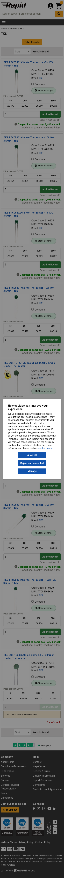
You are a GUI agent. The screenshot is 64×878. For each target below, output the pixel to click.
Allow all (32, 455)
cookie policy (45, 448)
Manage (32, 471)
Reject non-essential (32, 463)
